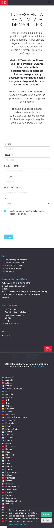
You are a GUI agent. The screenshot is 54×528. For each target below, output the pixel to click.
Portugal (9, 495)
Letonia (8, 466)
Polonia (8, 492)
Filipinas (9, 434)
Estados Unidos (12, 429)
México (8, 480)
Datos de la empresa (14, 268)
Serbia (8, 506)
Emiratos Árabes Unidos (16, 417)
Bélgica (8, 385)
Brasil (7, 391)
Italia (7, 463)
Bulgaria (9, 394)
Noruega (9, 483)
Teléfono (8, 177)
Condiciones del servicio (16, 260)
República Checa (13, 501)
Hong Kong (10, 446)
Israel (7, 460)
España (8, 426)
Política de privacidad (15, 262)
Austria (8, 383)
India (7, 452)
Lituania (8, 469)
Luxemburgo (11, 472)
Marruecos (10, 478)
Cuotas (8, 318)
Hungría (8, 449)
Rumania (9, 504)
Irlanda (8, 457)
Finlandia (9, 437)
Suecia (8, 515)
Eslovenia (9, 423)
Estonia (8, 432)
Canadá (8, 397)
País (5, 199)
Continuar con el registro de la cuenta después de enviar (27, 212)
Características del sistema (17, 312)
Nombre (7, 144)
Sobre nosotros (12, 323)
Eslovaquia (10, 420)
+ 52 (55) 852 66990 (20, 283)
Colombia (9, 409)
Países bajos (11, 489)
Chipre (8, 406)
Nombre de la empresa (14, 188)
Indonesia (9, 455)
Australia (9, 380)
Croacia (8, 411)
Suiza (7, 518)
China (8, 403)
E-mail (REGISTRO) (11, 166)
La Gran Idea (10, 309)
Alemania (9, 377)
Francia (8, 440)
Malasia (8, 475)
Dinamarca (10, 414)
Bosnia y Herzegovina (15, 388)
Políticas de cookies (14, 265)
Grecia (8, 443)
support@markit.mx (18, 286)
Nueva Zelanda (12, 486)
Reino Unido (10, 498)
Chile (7, 400)
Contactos (9, 271)
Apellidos (8, 155)
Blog (7, 321)
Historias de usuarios (14, 315)
